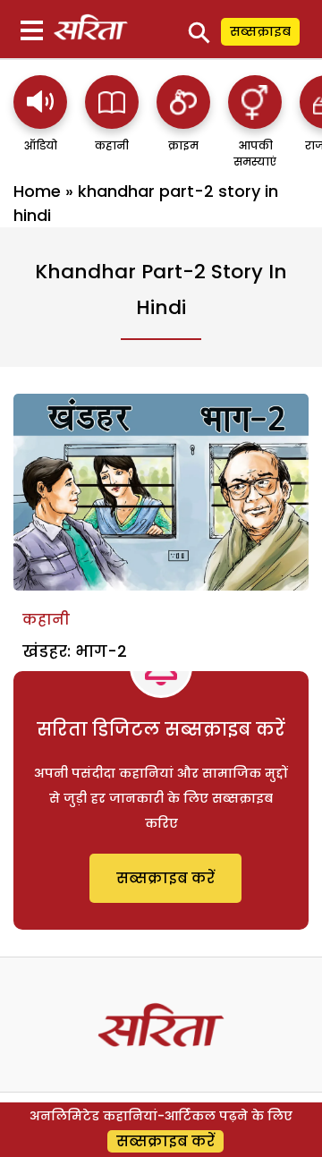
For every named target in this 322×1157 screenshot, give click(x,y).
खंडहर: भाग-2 (74, 651)
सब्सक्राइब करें (165, 878)
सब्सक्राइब (260, 31)
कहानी (46, 619)
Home (37, 191)
